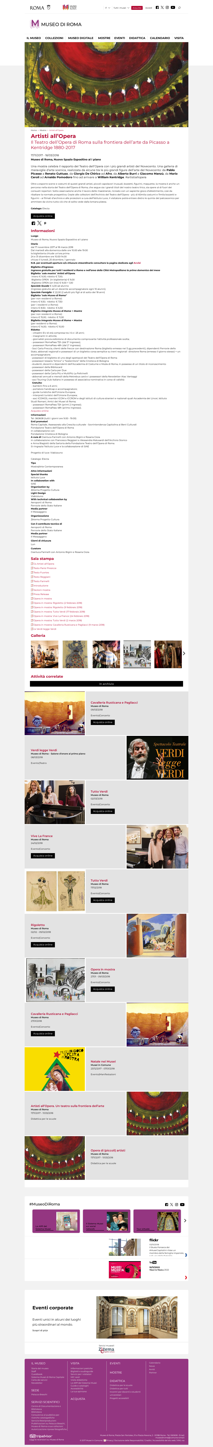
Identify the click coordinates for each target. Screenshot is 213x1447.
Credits (148, 1440)
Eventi (119, 38)
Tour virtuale (143, 1229)
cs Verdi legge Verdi (45, 629)
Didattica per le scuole (121, 1385)
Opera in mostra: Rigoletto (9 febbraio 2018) (58, 607)
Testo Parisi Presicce (45, 568)
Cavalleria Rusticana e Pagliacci (114, 702)
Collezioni (54, 38)
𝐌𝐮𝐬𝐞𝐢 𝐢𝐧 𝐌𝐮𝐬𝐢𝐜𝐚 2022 (159, 1269)
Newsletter (36, 1383)
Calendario (160, 38)
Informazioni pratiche (82, 1368)
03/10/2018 (166, 1252)
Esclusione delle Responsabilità (129, 1440)
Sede (35, 1390)
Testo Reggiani (42, 576)
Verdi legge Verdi (44, 750)
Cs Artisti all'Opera (44, 563)
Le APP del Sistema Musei (43, 1227)
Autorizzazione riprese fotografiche (49, 1429)
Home (34, 130)
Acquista (137, 8)
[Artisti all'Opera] (44, 654)
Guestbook (36, 1374)
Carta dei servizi (39, 1380)
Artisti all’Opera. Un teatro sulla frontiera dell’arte (67, 1106)
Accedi (148, 8)
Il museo (34, 38)
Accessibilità (77, 1388)
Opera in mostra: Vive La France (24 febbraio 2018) (61, 616)
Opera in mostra (43, 598)
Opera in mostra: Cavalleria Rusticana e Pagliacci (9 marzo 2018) (69, 624)
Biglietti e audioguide (82, 1371)
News (152, 1366)
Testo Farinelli (41, 581)
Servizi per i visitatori (81, 1374)
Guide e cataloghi (80, 1385)
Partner (153, 1372)
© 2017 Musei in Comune (91, 1440)
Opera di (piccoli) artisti (108, 1150)
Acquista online (43, 216)
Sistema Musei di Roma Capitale (47, 1377)
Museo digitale (80, 38)
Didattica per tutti (119, 1388)
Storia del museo (39, 1368)
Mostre (104, 38)
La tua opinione (79, 1391)
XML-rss (180, 1440)
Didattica (137, 38)
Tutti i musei (120, 8)
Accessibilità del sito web (164, 1440)
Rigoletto (38, 925)
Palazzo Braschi (39, 1394)
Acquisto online (40, 410)
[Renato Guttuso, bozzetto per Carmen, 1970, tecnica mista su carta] (137, 654)
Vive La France (42, 836)
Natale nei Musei (103, 1061)
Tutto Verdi (99, 791)
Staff (33, 1371)
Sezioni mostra (42, 590)
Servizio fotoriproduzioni (43, 1420)
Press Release (41, 594)
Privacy (109, 1440)
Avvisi (137, 263)
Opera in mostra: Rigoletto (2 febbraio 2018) (58, 603)
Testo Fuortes (41, 572)
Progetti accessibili (119, 1398)
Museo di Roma (61, 24)
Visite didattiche (79, 1380)
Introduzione (41, 585)
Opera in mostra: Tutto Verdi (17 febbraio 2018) (59, 611)
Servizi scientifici (45, 1402)
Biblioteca (36, 1412)
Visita (179, 38)
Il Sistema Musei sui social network (94, 1226)
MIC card (75, 1377)
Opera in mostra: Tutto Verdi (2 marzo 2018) (58, 620)
